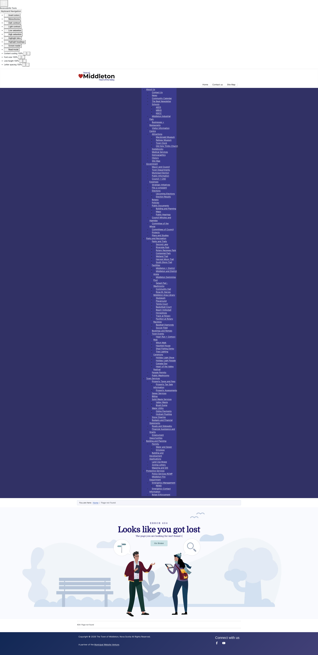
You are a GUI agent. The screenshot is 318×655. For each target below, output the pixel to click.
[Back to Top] (313, 650)
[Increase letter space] (27, 65)
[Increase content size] (28, 53)
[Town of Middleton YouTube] (223, 643)
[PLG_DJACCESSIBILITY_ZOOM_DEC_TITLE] (24, 53)
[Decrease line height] (21, 61)
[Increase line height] (24, 61)
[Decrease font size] (19, 57)
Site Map (231, 84)
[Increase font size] (23, 57)
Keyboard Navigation (11, 11)
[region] (159, 563)
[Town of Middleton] (216, 643)
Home (205, 84)
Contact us (217, 84)
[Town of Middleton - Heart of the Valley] (96, 76)
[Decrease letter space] (24, 65)
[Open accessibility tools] (4, 3)
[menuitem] (150, 89)
